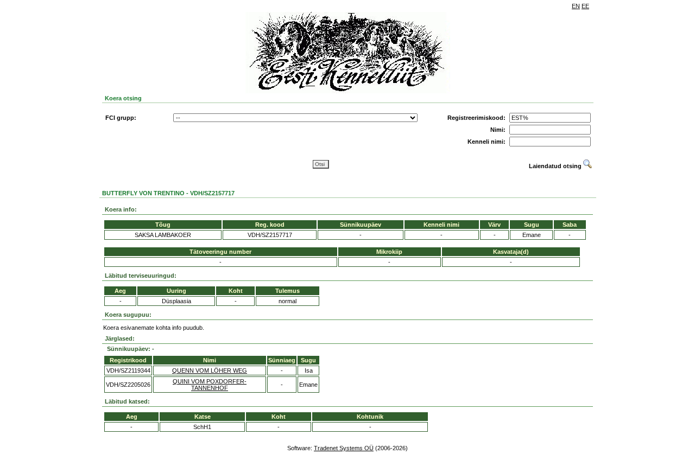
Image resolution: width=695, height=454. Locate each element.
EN (576, 6)
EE (585, 6)
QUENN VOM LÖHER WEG (209, 370)
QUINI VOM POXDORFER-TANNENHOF (210, 384)
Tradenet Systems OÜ (344, 448)
